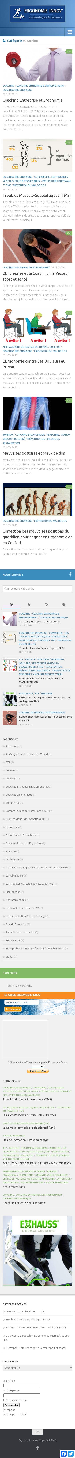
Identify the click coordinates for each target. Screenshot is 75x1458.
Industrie (24, 663)
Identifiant (9, 1380)
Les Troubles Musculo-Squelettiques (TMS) (30, 883)
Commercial (42, 176)
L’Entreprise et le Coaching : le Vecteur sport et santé (35, 1347)
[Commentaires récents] (46, 604)
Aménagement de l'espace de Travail (25, 346)
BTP (21, 659)
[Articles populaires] (29, 604)
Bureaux (55, 346)
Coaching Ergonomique (17, 90)
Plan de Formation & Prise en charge (25, 1140)
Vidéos (10, 956)
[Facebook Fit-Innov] (70, 574)
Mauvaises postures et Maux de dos (34, 453)
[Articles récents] (11, 604)
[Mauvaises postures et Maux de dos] (37, 413)
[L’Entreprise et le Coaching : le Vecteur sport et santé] (37, 246)
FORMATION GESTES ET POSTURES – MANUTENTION (37, 1163)
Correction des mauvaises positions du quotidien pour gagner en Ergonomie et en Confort (37, 537)
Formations (12, 827)
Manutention (54, 667)
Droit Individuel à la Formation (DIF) (25, 818)
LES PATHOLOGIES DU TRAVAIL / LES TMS (29, 1115)
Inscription (9, 1409)
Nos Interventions (16, 899)
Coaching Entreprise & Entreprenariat (40, 85)
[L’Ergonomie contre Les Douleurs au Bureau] (37, 325)
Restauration (11, 443)
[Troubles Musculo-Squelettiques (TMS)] (37, 155)
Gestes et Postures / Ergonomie (44, 659)
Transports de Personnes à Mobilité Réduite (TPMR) (35, 948)
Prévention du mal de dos (29, 185)
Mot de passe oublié (15, 1414)
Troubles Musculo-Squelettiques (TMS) (37, 195)
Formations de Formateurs (21, 835)
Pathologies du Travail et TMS (37, 640)
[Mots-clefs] (63, 604)
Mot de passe (11, 1390)
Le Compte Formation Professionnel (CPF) (29, 1127)
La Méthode (12, 859)
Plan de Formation (16, 924)
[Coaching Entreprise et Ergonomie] (37, 64)
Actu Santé (26, 693)
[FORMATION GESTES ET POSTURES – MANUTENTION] (10, 665)
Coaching (8, 85)
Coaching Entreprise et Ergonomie (32, 100)
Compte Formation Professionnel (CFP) (28, 810)
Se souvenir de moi (16, 1400)
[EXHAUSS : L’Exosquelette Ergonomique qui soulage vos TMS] (10, 699)
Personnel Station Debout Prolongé (26, 916)
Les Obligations (15, 875)
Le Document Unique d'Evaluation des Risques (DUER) (36, 867)
